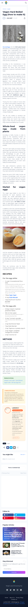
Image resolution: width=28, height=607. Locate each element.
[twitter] (19, 515)
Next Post (23, 473)
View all (22, 454)
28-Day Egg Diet (16, 382)
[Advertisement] (14, 491)
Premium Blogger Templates (17, 603)
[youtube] (14, 590)
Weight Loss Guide (9, 380)
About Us (12, 597)
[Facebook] (7, 447)
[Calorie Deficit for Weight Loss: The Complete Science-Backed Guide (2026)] (6, 552)
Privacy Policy (19, 597)
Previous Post (5, 473)
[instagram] (19, 518)
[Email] (14, 447)
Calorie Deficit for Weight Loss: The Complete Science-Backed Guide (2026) (17, 552)
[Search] (26, 2)
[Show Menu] (2, 2)
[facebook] (7, 590)
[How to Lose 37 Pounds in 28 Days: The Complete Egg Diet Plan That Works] (6, 545)
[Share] (24, 18)
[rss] (21, 590)
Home (4, 9)
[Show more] (17, 447)
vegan (8, 9)
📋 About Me (15, 437)
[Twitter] (11, 447)
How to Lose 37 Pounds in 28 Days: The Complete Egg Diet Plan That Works (18, 545)
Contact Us (14, 599)
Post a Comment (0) (14, 467)
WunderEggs (6, 47)
